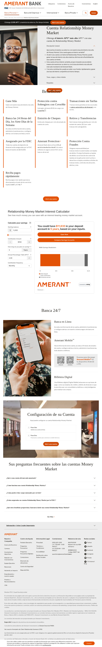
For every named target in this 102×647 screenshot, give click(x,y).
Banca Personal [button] (10, 13)
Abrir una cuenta (51, 199)
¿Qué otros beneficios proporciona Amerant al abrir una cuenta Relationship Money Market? (37, 507)
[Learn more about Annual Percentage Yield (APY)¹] (30, 255)
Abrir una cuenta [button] (58, 22)
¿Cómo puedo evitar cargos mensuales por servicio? (23, 493)
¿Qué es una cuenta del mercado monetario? (21, 478)
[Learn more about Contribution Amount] (30, 239)
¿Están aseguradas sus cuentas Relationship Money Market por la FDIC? (31, 500)
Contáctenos (61, 4)
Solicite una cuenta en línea (38, 429)
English (95, 4)
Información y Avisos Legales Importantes (20, 525)
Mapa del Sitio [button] (24, 570)
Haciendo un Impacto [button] (11, 570)
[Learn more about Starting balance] (30, 227)
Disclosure (40, 290)
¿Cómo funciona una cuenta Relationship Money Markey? (26, 485)
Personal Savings (18, 17)
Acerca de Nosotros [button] (10, 545)
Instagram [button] (90, 554)
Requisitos (50, 83)
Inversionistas (86, 4)
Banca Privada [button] (70, 13)
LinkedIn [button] (89, 546)
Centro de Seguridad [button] (26, 566)
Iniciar (94, 13)
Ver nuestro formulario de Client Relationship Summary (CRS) (23, 629)
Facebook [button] (90, 550)
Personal (11, 17)
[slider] (8, 235)
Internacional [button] (52, 13)
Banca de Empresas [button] (31, 13)
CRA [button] (5, 585)
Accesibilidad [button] (40, 552)
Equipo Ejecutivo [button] (9, 563)
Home (6, 17)
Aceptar (89, 643)
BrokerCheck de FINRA (47, 626)
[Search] (86, 12)
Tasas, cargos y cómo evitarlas (56, 77)
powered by (83, 284)
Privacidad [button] (39, 542)
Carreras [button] (7, 548)
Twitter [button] (89, 542)
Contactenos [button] (24, 557)
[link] (64, 234)
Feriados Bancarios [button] (26, 542)
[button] (10, 242)
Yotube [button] (89, 558)
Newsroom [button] (7, 567)
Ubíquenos (51, 4)
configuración (47, 645)
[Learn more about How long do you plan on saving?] (30, 247)
